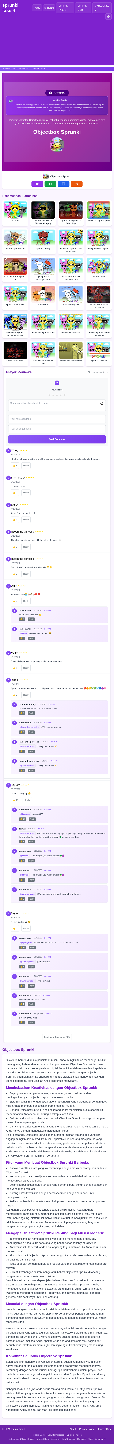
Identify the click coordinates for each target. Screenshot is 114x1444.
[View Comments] (37, 184)
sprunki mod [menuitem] (82, 8)
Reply (26, 465)
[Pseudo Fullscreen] (63, 184)
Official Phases (27, 1439)
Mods (90, 1439)
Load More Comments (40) (57, 1037)
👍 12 (22, 819)
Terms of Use (105, 1429)
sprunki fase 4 (10, 8)
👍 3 (22, 751)
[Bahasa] (108, 16)
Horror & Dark (42, 1439)
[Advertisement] (57, 44)
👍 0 (22, 880)
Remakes (81, 1439)
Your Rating (57, 390)
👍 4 (22, 638)
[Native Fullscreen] (50, 184)
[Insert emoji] (101, 403)
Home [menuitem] (37, 8)
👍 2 (22, 619)
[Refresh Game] (77, 184)
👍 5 (22, 713)
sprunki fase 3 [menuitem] (63, 8)
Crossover (55, 1439)
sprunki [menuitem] (49, 8)
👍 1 (22, 841)
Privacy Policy (86, 1429)
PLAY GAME (59, 93)
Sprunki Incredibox (56, 1435)
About (72, 1429)
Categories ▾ (102, 8)
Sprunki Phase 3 (74, 1435)
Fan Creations (68, 1439)
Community (100, 1439)
